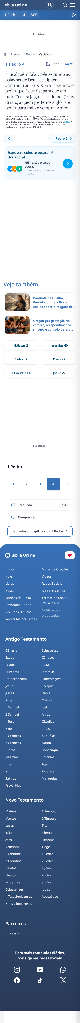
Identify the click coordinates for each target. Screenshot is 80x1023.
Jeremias (48, 672)
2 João (46, 875)
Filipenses (12, 882)
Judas (46, 889)
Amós (46, 714)
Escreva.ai (12, 933)
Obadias (48, 721)
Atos (8, 840)
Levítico (10, 664)
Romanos (12, 847)
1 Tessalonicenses (18, 896)
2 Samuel (12, 714)
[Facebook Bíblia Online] (16, 980)
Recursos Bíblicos (18, 612)
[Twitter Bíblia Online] (63, 980)
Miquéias (49, 736)
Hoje (8, 576)
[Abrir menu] (72, 5)
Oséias (47, 700)
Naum (46, 743)
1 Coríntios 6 (21, 373)
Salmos (10, 778)
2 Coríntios (13, 861)
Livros (15, 54)
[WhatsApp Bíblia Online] (63, 969)
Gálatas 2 (21, 345)
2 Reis (9, 728)
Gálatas (10, 868)
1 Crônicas (13, 736)
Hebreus (48, 840)
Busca (9, 590)
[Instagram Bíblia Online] (16, 969)
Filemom (48, 832)
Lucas (9, 825)
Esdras (10, 750)
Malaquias (49, 778)
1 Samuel (12, 707)
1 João (46, 868)
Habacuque (50, 750)
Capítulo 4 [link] (45, 54)
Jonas (46, 728)
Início (9, 569)
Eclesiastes (50, 650)
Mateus (10, 811)
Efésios (10, 875)
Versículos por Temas (21, 619)
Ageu (46, 764)
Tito (44, 825)
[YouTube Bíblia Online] (40, 969)
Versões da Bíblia (18, 598)
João (8, 832)
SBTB (66, 121)
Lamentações (51, 679)
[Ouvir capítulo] (73, 14)
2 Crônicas (13, 743)
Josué (9, 686)
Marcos (10, 818)
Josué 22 (59, 373)
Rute (8, 700)
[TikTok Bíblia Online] (40, 980)
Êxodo (9, 657)
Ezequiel (48, 686)
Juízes (9, 693)
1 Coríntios (13, 854)
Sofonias (48, 757)
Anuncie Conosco (54, 590)
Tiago (46, 847)
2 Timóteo (49, 818)
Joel (44, 707)
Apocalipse (50, 896)
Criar (55, 64)
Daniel (46, 693)
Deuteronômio (16, 679)
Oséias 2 (59, 359)
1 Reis (9, 721)
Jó (6, 771)
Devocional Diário (18, 605)
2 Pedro (47, 861)
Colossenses (14, 889)
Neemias (11, 757)
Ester (9, 764)
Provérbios (13, 785)
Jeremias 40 (59, 345)
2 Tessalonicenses (18, 903)
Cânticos (48, 657)
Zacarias (48, 771)
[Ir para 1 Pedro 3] (9, 138)
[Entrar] (50, 5)
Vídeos (47, 576)
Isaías (46, 664)
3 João (46, 882)
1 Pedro (29, 54)
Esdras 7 (21, 359)
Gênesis (11, 650)
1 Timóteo (49, 811)
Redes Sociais (52, 583)
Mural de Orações (55, 569)
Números (12, 672)
